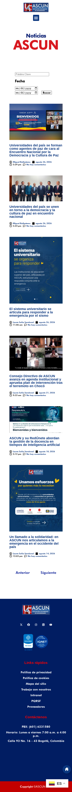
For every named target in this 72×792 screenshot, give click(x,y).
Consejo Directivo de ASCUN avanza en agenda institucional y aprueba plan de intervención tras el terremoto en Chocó (36, 381)
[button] (36, 18)
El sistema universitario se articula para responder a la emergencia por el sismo (31, 312)
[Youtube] (50, 624)
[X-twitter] (21, 624)
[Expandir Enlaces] (67, 769)
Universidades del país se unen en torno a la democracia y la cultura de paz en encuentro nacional (34, 212)
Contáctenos (36, 717)
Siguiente (48, 573)
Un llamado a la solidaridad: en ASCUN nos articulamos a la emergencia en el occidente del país (34, 542)
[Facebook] (28, 624)
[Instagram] (36, 624)
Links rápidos (36, 663)
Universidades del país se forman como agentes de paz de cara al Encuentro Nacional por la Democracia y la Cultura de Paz (35, 150)
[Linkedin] (43, 624)
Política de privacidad (36, 672)
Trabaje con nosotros (36, 689)
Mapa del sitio (36, 684)
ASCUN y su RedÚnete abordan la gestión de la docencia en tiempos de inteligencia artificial (34, 441)
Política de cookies (36, 678)
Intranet (36, 695)
